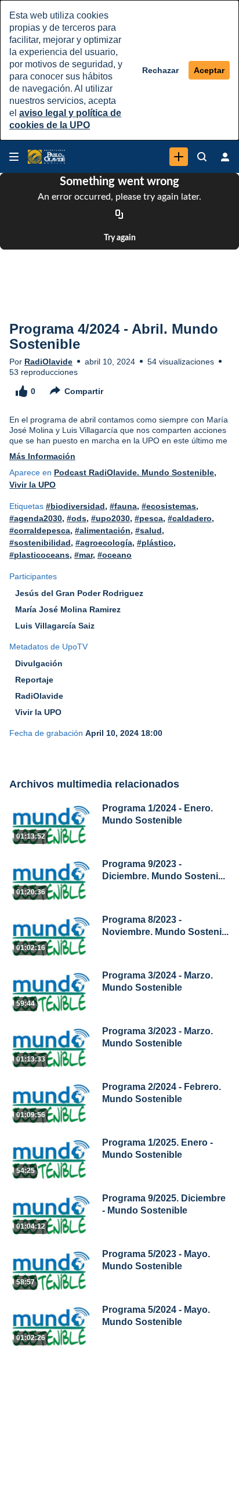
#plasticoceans (39, 554)
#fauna (123, 506)
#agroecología (103, 542)
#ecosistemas (169, 506)
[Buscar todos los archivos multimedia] (202, 156)
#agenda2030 (35, 518)
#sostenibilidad (40, 542)
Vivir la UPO (32, 484)
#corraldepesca (39, 530)
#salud (148, 530)
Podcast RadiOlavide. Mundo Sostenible (134, 472)
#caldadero (190, 518)
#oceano (114, 554)
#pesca (149, 518)
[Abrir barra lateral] (14, 156)
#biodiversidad (75, 506)
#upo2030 (110, 518)
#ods (76, 518)
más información (42, 456)
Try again (120, 238)
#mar (83, 554)
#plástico (155, 542)
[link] (178, 156)
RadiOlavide (48, 361)
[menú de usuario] (225, 156)
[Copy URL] (119, 214)
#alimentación (103, 530)
